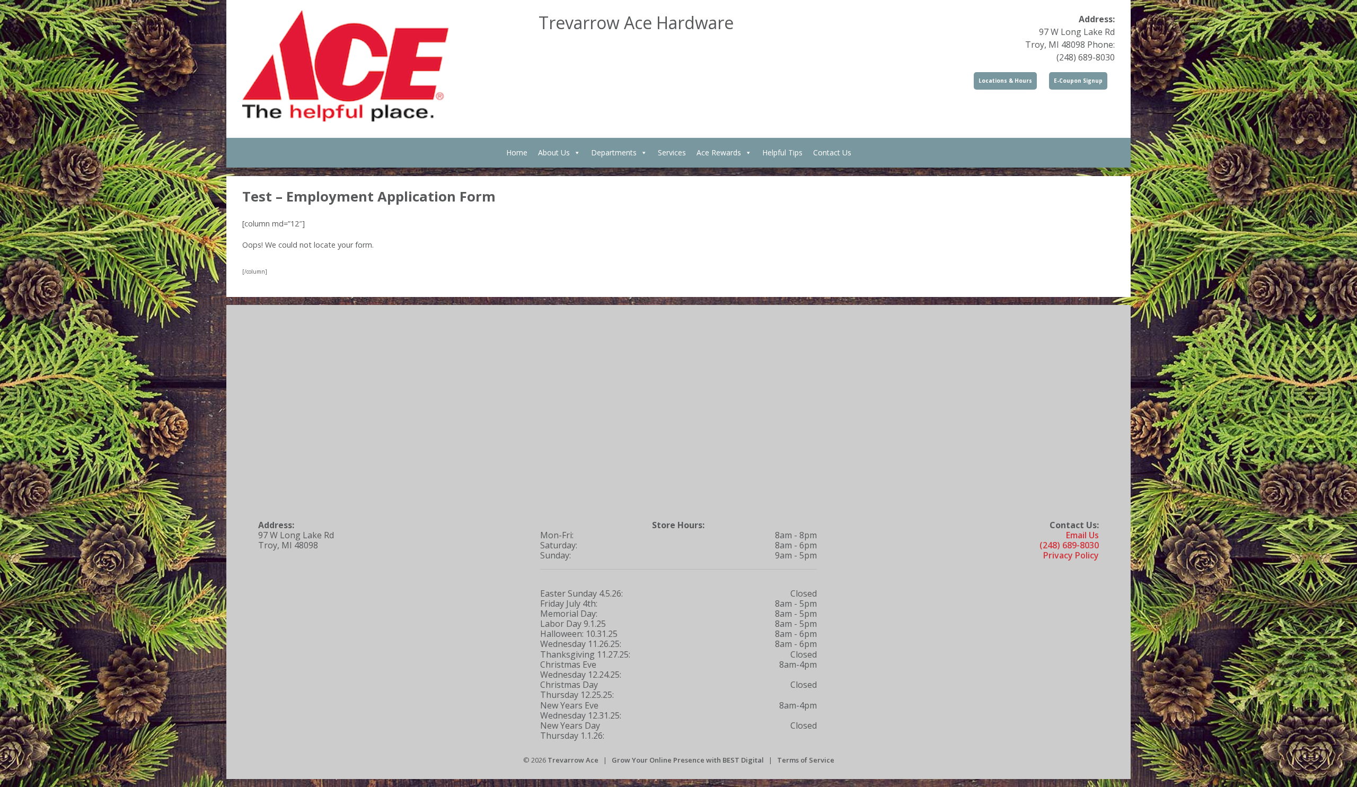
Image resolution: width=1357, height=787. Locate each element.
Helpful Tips (782, 152)
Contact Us (832, 152)
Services (672, 152)
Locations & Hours (1005, 80)
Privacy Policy (1071, 555)
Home (516, 152)
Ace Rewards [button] (719, 152)
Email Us (1082, 535)
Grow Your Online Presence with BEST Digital (688, 760)
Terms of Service (805, 760)
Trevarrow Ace (573, 760)
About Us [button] (554, 152)
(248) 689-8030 (1069, 545)
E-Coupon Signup (1078, 80)
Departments (614, 152)
